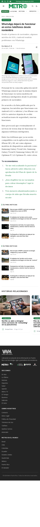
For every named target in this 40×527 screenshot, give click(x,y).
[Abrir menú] (3, 6)
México (4, 461)
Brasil (3, 442)
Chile (3, 445)
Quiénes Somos (7, 429)
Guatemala (5, 458)
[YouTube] (10, 1)
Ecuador (4, 451)
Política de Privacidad (9, 419)
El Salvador (5, 468)
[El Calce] (12, 364)
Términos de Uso (7, 422)
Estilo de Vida (10, 16)
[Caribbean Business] (20, 365)
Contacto (5, 412)
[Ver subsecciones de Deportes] (38, 11)
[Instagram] (7, 1)
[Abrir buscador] (32, 6)
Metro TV (5, 392)
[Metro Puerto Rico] (5, 365)
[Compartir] (36, 47)
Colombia (5, 448)
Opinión (4, 389)
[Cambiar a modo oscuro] (36, 6)
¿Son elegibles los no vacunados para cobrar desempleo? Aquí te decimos (19, 183)
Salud (3, 386)
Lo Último (5, 377)
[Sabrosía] (34, 365)
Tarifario (4, 426)
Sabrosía (4, 400)
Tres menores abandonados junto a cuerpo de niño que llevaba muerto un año (21, 194)
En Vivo (4, 374)
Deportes (32, 11)
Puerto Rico (5, 464)
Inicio (3, 16)
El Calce (4, 403)
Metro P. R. (8, 46)
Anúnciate (5, 432)
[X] (5, 1)
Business (5, 397)
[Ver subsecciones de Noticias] (26, 11)
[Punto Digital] (27, 365)
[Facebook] (2, 1)
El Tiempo (5, 394)
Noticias (22, 11)
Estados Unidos (7, 455)
